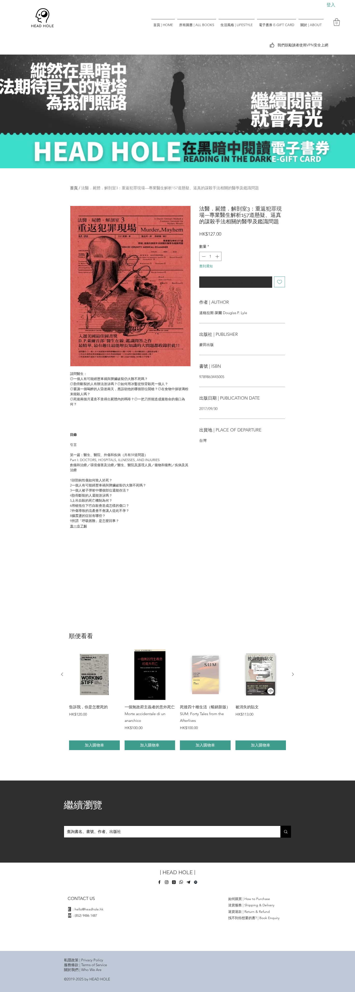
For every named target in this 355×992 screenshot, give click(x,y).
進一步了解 (78, 526)
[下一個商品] (293, 674)
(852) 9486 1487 (86, 915)
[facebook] (159, 882)
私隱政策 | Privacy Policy (83, 960)
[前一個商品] (62, 674)
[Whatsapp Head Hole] (181, 882)
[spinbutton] (210, 256)
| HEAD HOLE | (177, 872)
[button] (337, 22)
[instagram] (166, 882)
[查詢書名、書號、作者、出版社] (285, 831)
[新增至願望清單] (279, 281)
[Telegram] (188, 882)
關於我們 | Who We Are (82, 969)
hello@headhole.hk (89, 909)
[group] (177, 699)
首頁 (74, 188)
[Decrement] (203, 256)
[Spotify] (195, 882)
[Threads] (173, 882)
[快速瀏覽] (94, 674)
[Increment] (217, 256)
